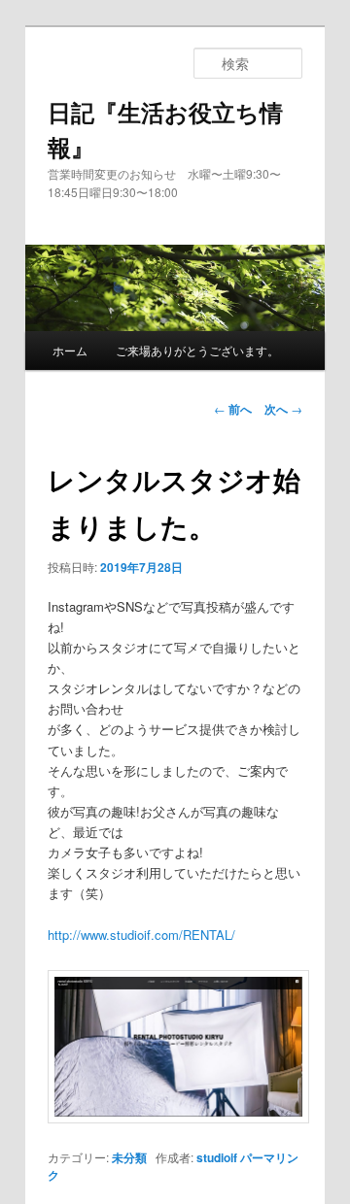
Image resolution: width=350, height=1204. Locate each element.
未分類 (129, 1157)
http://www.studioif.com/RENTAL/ (141, 934)
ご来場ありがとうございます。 (197, 350)
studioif (216, 1157)
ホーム (70, 350)
